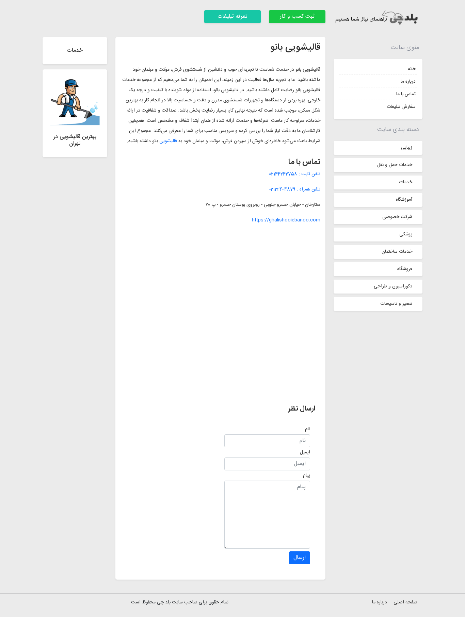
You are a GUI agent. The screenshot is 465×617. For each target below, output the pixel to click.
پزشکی (405, 234)
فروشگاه (404, 269)
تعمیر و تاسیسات (396, 304)
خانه (412, 69)
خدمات (405, 182)
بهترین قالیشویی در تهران (74, 140)
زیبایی (406, 148)
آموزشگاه (404, 200)
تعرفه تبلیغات (232, 16)
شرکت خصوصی (397, 217)
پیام (306, 475)
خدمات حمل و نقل (394, 165)
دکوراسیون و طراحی (393, 286)
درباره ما (408, 82)
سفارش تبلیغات (401, 107)
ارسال (299, 557)
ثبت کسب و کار (297, 16)
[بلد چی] (378, 19)
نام (307, 429)
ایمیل (305, 452)
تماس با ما (406, 94)
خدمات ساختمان (397, 252)
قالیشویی (167, 141)
